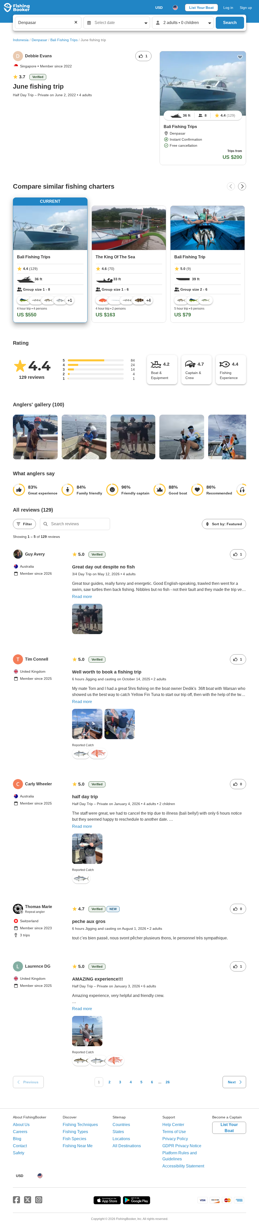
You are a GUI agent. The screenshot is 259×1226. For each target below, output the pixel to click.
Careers (20, 1132)
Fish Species (74, 1139)
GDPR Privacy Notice (181, 1146)
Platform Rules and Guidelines (179, 1156)
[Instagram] (38, 1200)
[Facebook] (16, 1200)
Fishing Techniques (80, 1124)
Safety (18, 1153)
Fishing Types (75, 1132)
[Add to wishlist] (240, 57)
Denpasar (39, 40)
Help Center (173, 1124)
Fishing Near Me (78, 1146)
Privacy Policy (175, 1139)
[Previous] (231, 186)
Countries (121, 1124)
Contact (20, 1146)
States (118, 1132)
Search (230, 22)
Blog (17, 1139)
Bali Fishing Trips (64, 40)
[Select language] (175, 7)
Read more (82, 596)
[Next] (242, 186)
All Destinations (127, 1146)
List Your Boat (201, 8)
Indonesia (21, 40)
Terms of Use (174, 1132)
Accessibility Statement (183, 1166)
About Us (21, 1124)
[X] (27, 1200)
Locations (121, 1139)
